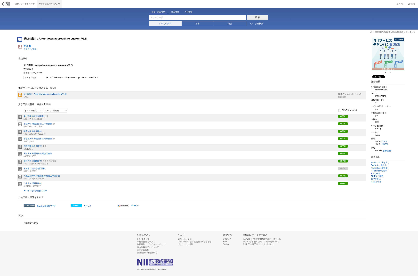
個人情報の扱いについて (148, 247)
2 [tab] (391, 72)
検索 (257, 17)
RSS (225, 242)
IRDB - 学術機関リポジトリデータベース (261, 242)
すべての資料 (165, 23)
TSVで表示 (376, 179)
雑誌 (230, 23)
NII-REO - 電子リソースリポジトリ (258, 244)
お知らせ (227, 239)
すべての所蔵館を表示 (37, 191)
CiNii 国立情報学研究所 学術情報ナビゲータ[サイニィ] (6, 4)
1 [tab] (386, 72)
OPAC (343, 116)
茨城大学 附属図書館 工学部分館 (38, 124)
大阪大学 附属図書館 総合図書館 (38, 153)
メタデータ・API (185, 244)
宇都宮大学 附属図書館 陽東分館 (38, 139)
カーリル (87, 206)
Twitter (226, 244)
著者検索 (175, 12)
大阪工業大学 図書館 (33, 146)
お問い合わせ (143, 250)
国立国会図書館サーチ (46, 206)
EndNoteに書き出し (380, 165)
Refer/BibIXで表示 (379, 171)
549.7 (384, 141)
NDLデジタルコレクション (350, 94)
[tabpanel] (388, 54)
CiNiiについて (143, 239)
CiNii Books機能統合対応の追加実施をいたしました (392, 32)
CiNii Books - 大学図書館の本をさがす (195, 242)
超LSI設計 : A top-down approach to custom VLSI (45, 94)
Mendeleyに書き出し (380, 168)
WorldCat (135, 206)
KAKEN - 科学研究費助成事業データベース (262, 239)
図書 (197, 23)
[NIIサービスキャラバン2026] (388, 54)
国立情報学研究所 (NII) (147, 253)
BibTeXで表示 (377, 176)
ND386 (385, 144)
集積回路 (387, 151)
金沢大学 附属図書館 (33, 161)
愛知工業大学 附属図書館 (35, 116)
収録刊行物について (146, 242)
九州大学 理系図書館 (33, 183)
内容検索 (188, 12)
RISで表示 (375, 173)
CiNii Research (185, 239)
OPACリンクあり (349, 110)
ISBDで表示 (376, 182)
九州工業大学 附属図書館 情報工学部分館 (42, 176)
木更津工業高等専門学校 (34, 168)
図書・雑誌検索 (158, 12)
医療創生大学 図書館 (33, 131)
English (411, 4)
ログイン (400, 4)
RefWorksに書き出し (380, 162)
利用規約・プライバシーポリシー (152, 244)
